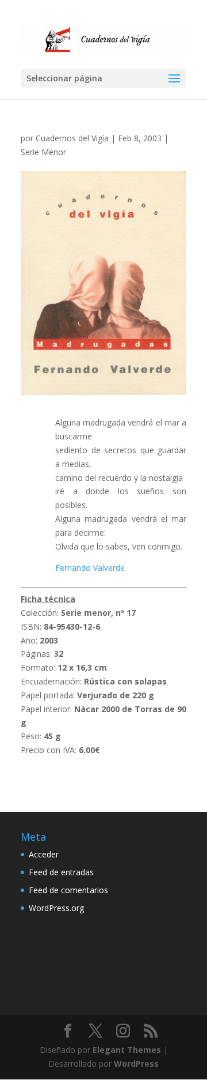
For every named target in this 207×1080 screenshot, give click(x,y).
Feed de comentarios (68, 890)
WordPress (136, 1063)
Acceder (44, 854)
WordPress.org (56, 907)
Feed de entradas (61, 872)
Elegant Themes (127, 1049)
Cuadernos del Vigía (72, 138)
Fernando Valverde (90, 567)
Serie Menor (43, 151)
